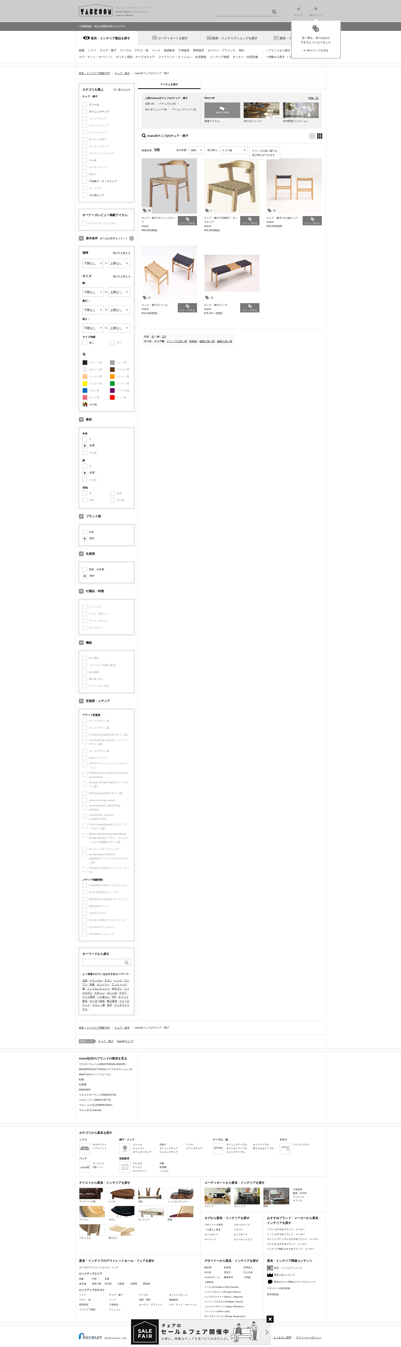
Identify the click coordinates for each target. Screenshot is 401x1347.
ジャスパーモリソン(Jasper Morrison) (224, 1306)
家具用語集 (273, 1294)
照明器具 (198, 50)
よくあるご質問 (282, 1337)
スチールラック (242, 1224)
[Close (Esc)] (270, 1319)
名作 (109, 1004)
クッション (115, 1309)
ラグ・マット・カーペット (95, 57)
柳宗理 (207, 1267)
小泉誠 (246, 1277)
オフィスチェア (194, 1148)
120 (164, 336)
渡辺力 (227, 1272)
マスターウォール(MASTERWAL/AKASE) (102, 1064)
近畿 (107, 1279)
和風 (92, 984)
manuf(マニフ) (125, 1041)
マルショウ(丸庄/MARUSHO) (95, 1105)
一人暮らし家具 (212, 1229)
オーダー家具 (97, 1001)
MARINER (85, 1089)
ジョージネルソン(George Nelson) (222, 1292)
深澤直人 (248, 1267)
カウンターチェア (142, 1152)
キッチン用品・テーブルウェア (135, 57)
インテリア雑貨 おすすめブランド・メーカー (290, 1249)
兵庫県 (133, 1283)
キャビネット (140, 1171)
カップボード (241, 1234)
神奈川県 (96, 1283)
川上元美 (248, 1272)
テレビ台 (137, 1163)
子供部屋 (297, 1189)
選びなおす (124, 89)
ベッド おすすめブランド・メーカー (286, 1234)
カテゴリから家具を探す (95, 1132)
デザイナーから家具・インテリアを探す (231, 1260)
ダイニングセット (178, 1295)
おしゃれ (112, 992)
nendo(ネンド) (212, 1277)
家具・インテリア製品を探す (110, 38)
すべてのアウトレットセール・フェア (99, 1267)
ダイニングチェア (99, 111)
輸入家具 (112, 1001)
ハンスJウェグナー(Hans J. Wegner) (223, 1296)
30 (153, 336)
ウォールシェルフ (243, 1239)
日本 (91, 532)
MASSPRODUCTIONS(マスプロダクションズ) (105, 1069)
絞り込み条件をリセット (114, 238)
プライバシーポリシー (308, 1337)
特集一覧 (313, 98)
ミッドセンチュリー (98, 988)
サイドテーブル (261, 1144)
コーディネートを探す (173, 38)
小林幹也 (209, 1282)
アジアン (83, 1219)
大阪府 (120, 1283)
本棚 (161, 1163)
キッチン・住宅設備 (245, 57)
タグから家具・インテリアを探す (227, 1218)
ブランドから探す (279, 50)
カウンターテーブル (236, 1148)
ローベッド (210, 1239)
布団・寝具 (145, 1299)
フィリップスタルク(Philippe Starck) (223, 1301)
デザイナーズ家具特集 (278, 1288)
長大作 (207, 1272)
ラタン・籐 (98, 1004)
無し (91, 342)
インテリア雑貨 (219, 57)
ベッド (156, 50)
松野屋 (83, 1084)
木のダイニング (154, 109)
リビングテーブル (235, 1152)
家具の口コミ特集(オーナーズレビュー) (294, 1282)
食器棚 (162, 1167)
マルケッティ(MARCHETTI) (95, 1099)
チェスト (137, 1167)
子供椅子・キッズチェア (103, 181)
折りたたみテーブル (263, 1148)
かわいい (100, 992)
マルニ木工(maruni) (90, 1110)
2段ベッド (98, 1167)
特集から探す (276, 57)
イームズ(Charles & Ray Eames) (221, 1287)
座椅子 (162, 1144)
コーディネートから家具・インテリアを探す (234, 1182)
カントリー (103, 984)
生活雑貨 (200, 57)
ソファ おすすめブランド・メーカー (286, 1229)
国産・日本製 (96, 569)
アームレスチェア (182, 109)
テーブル (125, 50)
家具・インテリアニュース (288, 1268)
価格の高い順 (224, 341)
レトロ (118, 980)
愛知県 (146, 1283)
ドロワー (238, 1229)
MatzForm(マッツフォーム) (94, 1074)
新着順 (193, 341)
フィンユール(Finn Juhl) (217, 1311)
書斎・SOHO (300, 1193)
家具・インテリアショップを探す (235, 38)
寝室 (265, 1206)
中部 (94, 1279)
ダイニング (240, 1206)
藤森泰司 (228, 1277)
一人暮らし (103, 996)
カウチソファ (100, 1144)
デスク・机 (142, 50)
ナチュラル (96, 980)
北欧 (84, 980)
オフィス (297, 1200)
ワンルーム (298, 1197)
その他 (93, 404)
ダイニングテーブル (236, 1144)
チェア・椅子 (108, 50)
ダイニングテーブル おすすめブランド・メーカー (293, 1239)
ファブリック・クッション (175, 57)
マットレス (98, 1163)
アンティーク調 (87, 1201)
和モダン (117, 988)
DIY (114, 996)
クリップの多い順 (177, 341)
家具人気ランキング (284, 1275)
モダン (108, 980)
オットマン (138, 1148)
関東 (81, 1279)
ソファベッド (100, 1148)
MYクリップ (316, 15)
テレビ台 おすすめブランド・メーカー (287, 1244)
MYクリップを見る (317, 50)
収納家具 (169, 50)
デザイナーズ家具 (213, 1224)
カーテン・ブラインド (222, 50)
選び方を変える (122, 253)
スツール (94, 104)
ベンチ (93, 160)
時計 (242, 50)
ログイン (298, 15)
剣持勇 (227, 1267)
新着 (81, 50)
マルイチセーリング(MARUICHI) (97, 1094)
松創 (81, 1079)
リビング (209, 1206)
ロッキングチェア (168, 1152)
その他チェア (96, 195)
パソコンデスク (301, 1144)
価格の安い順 (207, 341)
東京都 (82, 1283)
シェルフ (164, 1171)
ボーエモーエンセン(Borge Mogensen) (224, 1316)
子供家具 (184, 50)
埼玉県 (108, 1283)
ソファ (92, 50)
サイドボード (211, 1234)
